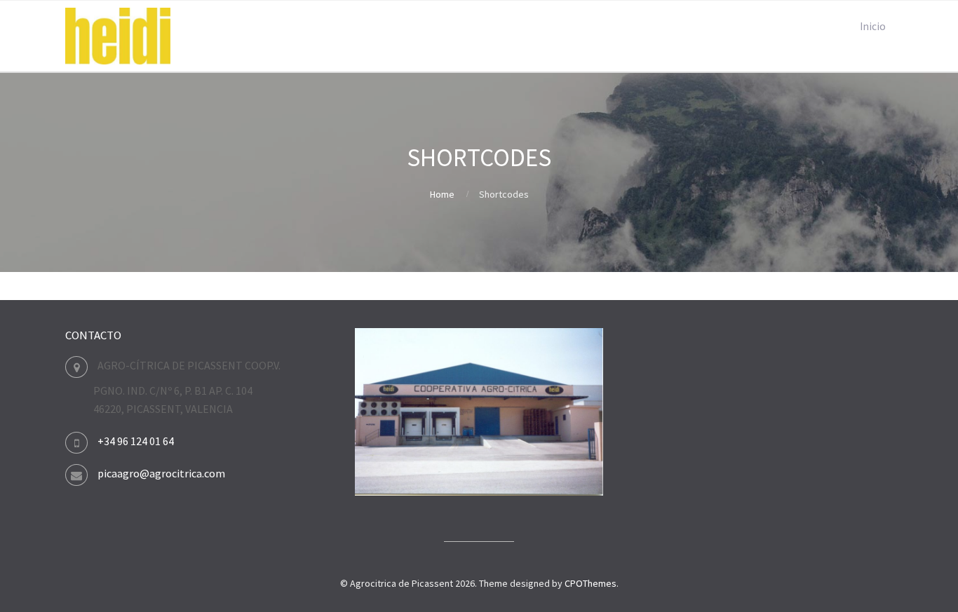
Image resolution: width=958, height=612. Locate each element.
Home (442, 194)
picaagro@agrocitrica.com (161, 473)
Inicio (873, 26)
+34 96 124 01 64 (135, 441)
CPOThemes (590, 583)
